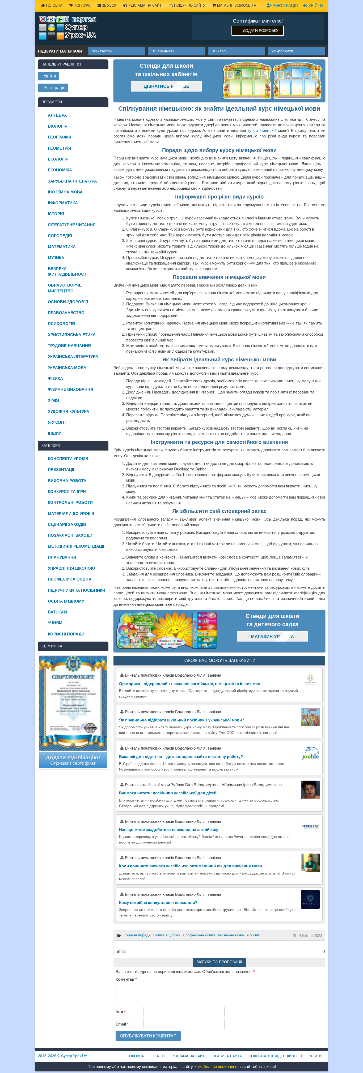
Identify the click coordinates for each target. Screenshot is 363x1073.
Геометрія (59, 148)
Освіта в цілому (166, 935)
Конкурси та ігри (67, 491)
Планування (62, 557)
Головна (53, 5)
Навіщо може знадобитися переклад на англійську (169, 829)
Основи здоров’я (68, 302)
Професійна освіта (199, 935)
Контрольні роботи (70, 502)
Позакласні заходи (70, 535)
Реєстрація (285, 5)
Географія (59, 137)
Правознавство (66, 312)
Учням (55, 623)
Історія (56, 213)
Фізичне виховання (70, 389)
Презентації (61, 469)
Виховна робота (67, 480)
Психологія (61, 323)
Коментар (126, 979)
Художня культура (68, 411)
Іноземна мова (231, 935)
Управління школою (71, 568)
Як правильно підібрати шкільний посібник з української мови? (181, 720)
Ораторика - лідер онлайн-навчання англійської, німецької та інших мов (189, 683)
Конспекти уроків (68, 458)
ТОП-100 (157, 1056)
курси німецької (262, 130)
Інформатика (63, 203)
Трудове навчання (69, 345)
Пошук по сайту (189, 5)
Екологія (58, 159)
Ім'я (121, 1012)
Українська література (73, 356)
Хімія (53, 400)
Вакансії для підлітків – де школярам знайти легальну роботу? (181, 756)
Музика (56, 258)
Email (122, 1024)
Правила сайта (227, 1056)
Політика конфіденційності (275, 1056)
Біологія (57, 126)
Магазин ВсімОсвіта (236, 5)
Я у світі (253, 935)
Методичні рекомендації (76, 546)
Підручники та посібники (76, 590)
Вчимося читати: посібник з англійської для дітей (167, 793)
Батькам (57, 612)
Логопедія (60, 235)
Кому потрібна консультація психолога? (158, 902)
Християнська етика (72, 334)
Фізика (55, 378)
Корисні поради (137, 935)
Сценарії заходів (67, 524)
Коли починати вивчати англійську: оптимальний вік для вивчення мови (190, 866)
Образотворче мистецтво (65, 288)
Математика (62, 246)
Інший (55, 433)
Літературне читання (72, 225)
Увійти (315, 5)
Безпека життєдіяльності (67, 271)
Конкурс (82, 5)
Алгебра (57, 115)
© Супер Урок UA (62, 1056)
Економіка (60, 170)
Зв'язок (108, 5)
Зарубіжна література (72, 181)
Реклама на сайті (145, 5)
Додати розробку (260, 30)
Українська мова (67, 367)
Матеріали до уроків (71, 513)
